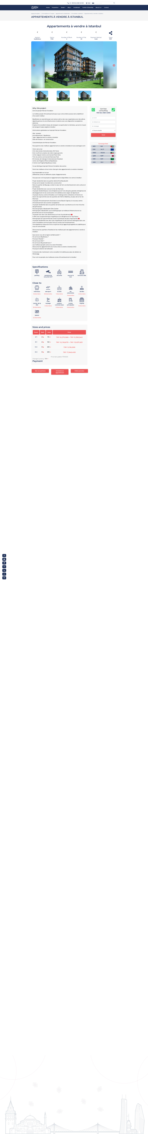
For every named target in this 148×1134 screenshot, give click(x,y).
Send (103, 135)
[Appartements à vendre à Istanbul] (74, 64)
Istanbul (37, 37)
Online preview (79, 371)
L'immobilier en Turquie (47, 13)
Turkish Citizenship (87, 7)
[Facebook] (4, 555)
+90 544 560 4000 (103, 113)
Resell (62, 7)
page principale (35, 13)
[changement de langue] (93, 3)
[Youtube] (4, 559)
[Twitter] (4, 563)
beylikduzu (37, 39)
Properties (55, 7)
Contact (106, 7)
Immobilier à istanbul (77, 13)
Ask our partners (40, 371)
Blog (69, 7)
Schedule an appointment (60, 371)
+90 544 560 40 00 (77, 3)
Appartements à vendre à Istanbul (93, 13)
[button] (34, 65)
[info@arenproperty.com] (4, 577)
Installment (76, 7)
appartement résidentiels (63, 13)
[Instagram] (4, 566)
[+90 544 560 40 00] (4, 570)
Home (48, 7)
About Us (98, 7)
